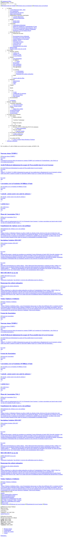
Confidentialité (7, 530)
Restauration (16, 62)
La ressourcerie (20, 72)
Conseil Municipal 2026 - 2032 (17, 9)
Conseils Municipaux (18, 16)
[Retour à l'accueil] (6, 1)
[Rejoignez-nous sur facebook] (40, 5)
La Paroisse (13, 100)
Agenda (3, 493)
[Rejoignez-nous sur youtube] (8, 5)
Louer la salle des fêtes (18, 78)
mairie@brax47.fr (5, 513)
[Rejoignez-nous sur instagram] (24, 5)
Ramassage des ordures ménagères (24, 74)
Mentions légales (8, 528)
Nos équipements (17, 58)
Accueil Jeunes (13, 113)
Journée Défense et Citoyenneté (21, 39)
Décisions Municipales (18, 18)
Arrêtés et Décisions (18, 134)
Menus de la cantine (18, 108)
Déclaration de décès (18, 41)
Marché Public (13, 47)
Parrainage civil (17, 44)
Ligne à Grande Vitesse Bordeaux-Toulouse (24, 139)
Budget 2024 (16, 21)
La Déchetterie (19, 71)
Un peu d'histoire (17, 55)
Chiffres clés (16, 53)
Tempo (18, 61)
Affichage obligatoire (12, 141)
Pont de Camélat (20, 131)
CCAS (14, 92)
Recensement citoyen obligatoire (21, 36)
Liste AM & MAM (17, 104)
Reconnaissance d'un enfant (20, 46)
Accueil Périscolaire (15, 110)
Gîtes (14, 83)
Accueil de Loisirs (14, 111)
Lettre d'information (21, 128)
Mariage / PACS (17, 40)
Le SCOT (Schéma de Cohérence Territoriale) (24, 29)
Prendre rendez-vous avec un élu (18, 48)
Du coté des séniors (18, 95)
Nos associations (17, 65)
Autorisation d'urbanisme (19, 25)
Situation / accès (17, 54)
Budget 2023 (16, 22)
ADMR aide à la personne (19, 93)
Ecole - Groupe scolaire (16, 106)
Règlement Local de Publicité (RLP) (22, 30)
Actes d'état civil (17, 43)
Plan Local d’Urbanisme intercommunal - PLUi (25, 28)
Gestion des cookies (9, 531)
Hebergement (16, 81)
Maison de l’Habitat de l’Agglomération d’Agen (25, 26)
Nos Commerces (17, 64)
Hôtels (14, 82)
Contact (6, 533)
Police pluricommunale (15, 14)
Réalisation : (4, 535)
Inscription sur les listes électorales (21, 37)
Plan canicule (16, 96)
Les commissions (14, 11)
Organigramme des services (17, 12)
